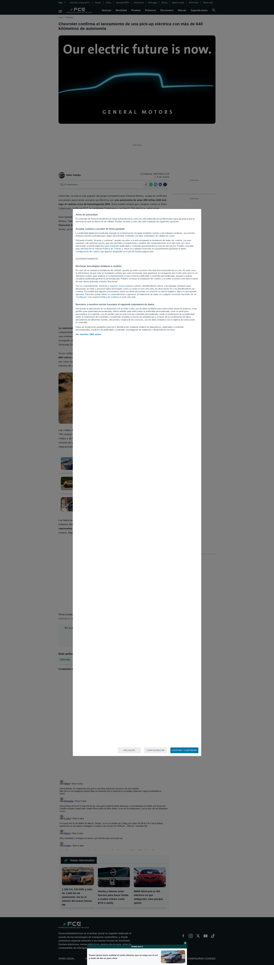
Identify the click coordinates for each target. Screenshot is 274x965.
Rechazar (129, 750)
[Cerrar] (185, 943)
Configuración (156, 750)
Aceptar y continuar (184, 750)
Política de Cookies (112, 248)
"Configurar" (81, 297)
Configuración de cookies (88, 251)
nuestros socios (117, 286)
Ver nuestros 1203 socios (88, 334)
